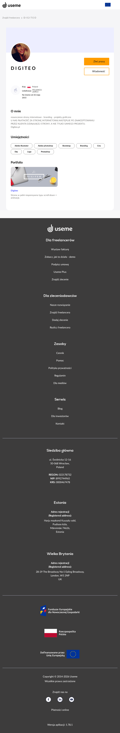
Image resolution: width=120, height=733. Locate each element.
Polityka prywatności (60, 368)
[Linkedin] (60, 699)
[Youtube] (71, 699)
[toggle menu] (115, 5)
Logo (29, 152)
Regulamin (60, 375)
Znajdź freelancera (11, 18)
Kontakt (60, 423)
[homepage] (9, 4)
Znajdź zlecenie (60, 279)
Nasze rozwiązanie (60, 305)
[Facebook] (48, 699)
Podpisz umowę (60, 264)
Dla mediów (60, 383)
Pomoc (60, 360)
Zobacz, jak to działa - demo (60, 257)
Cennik (60, 353)
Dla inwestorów (60, 416)
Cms (99, 146)
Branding (84, 146)
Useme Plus (60, 272)
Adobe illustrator (21, 146)
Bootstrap (66, 146)
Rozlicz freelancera (60, 327)
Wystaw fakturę (60, 249)
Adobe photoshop (45, 146)
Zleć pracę (99, 61)
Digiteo (14, 191)
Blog (60, 408)
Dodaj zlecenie (60, 320)
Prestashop (45, 152)
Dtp (16, 152)
